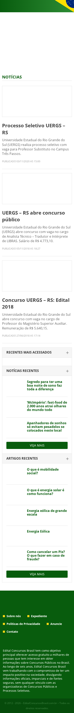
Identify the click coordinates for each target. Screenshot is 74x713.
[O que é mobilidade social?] (15, 474)
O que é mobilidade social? (43, 471)
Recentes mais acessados (29, 352)
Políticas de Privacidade (23, 624)
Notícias (12, 77)
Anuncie (56, 624)
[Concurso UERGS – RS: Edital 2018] (37, 275)
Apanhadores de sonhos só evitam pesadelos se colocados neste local (46, 427)
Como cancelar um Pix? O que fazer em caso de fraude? (46, 555)
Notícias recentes (22, 370)
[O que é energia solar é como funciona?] (15, 494)
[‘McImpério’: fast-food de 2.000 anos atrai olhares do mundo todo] (15, 407)
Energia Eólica (38, 531)
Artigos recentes (22, 458)
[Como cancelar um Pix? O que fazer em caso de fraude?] (15, 556)
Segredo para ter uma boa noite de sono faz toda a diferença (44, 385)
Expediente (39, 616)
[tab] (37, 353)
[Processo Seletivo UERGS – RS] (37, 101)
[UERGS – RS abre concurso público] (37, 188)
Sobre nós (14, 616)
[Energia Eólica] (15, 536)
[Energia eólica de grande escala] (15, 515)
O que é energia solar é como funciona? (45, 492)
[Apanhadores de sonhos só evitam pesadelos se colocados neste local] (15, 427)
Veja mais (37, 445)
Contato (12, 632)
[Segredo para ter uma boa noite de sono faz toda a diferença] (15, 386)
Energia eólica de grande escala (47, 512)
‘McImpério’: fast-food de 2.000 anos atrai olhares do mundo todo (47, 406)
